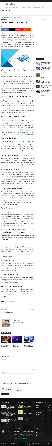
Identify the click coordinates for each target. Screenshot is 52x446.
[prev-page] (2, 351)
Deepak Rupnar (7, 25)
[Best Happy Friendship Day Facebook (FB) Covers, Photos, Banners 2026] (20, 406)
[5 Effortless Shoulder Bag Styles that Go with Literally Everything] (38, 86)
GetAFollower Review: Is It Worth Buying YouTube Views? (46, 63)
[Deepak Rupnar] (2, 26)
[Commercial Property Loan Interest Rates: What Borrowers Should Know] (38, 81)
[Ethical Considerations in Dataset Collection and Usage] (3, 420)
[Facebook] (43, 1)
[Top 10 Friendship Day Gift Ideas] (20, 418)
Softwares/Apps (7, 17)
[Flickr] (43, 432)
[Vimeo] (48, 1)
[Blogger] (37, 432)
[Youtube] (50, 1)
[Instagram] (44, 1)
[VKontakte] (37, 435)
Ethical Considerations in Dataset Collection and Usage (11, 420)
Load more (43, 95)
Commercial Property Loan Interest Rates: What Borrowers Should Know (46, 81)
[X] (46, 1)
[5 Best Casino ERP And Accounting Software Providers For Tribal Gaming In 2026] (6, 339)
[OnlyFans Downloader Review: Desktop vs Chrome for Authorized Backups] (29, 339)
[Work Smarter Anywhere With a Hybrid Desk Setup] (38, 91)
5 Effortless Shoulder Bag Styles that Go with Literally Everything (46, 86)
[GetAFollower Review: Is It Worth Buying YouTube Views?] (38, 63)
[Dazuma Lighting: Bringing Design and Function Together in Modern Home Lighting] (38, 75)
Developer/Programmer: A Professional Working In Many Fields (7, 312)
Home (2, 17)
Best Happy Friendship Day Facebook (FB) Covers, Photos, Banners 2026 (29, 406)
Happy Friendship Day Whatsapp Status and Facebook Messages (28, 412)
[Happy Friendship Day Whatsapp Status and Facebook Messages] (20, 412)
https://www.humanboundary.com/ (18, 322)
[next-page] (4, 351)
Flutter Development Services (10, 301)
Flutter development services (18, 134)
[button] (49, 13)
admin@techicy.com (23, 438)
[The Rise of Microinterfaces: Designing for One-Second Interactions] (17, 339)
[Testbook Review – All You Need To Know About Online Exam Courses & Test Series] (3, 406)
